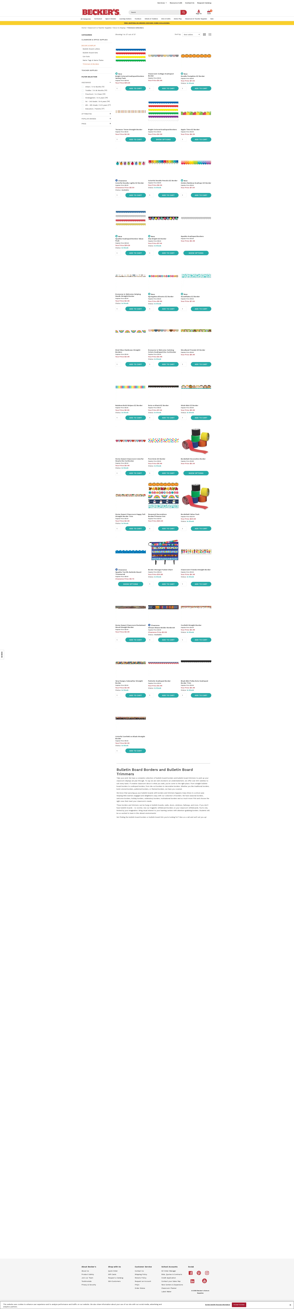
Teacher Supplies (89, 70)
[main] (163, 427)
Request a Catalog (115, 1278)
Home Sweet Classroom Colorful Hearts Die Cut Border (129, 460)
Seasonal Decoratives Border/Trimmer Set (157, 515)
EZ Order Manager (168, 1271)
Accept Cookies (239, 1305)
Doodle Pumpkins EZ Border (193, 76)
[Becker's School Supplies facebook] (191, 1274)
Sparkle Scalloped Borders (192, 236)
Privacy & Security (89, 1285)
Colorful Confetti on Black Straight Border (130, 737)
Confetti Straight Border (191, 625)
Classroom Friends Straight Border (196, 570)
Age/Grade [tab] (86, 82)
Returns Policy (140, 1278)
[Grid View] (203, 34)
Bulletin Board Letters (91, 49)
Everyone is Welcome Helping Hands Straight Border (128, 295)
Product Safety (88, 1274)
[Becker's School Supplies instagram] (207, 1274)
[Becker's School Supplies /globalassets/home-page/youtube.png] (205, 1283)
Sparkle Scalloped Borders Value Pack (129, 240)
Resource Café (176, 3)
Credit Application (168, 1278)
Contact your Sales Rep (171, 1281)
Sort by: (178, 34)
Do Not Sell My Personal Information (217, 1305)
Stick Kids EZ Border (189, 405)
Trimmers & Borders (91, 64)
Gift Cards (112, 1274)
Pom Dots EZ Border (156, 459)
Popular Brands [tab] (89, 119)
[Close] (290, 1304)
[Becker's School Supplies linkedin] (193, 1282)
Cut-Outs (86, 56)
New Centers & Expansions (172, 1285)
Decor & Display (119, 28)
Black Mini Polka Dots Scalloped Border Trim (194, 682)
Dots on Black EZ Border (158, 405)
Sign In (199, 13)
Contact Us (189, 3)
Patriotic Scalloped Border (159, 681)
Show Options (163, 139)
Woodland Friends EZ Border (193, 350)
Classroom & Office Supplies (94, 40)
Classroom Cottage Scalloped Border (161, 75)
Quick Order (113, 1271)
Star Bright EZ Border (157, 239)
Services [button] (161, 3)
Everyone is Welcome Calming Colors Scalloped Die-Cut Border (162, 351)
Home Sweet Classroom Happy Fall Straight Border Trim (130, 515)
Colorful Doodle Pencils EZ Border (162, 180)
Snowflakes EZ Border (190, 296)
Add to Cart (135, 88)
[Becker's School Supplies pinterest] (199, 1274)
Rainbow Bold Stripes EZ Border (129, 405)
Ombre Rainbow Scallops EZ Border (196, 183)
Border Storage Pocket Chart (160, 570)
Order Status (140, 1288)
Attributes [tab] (87, 114)
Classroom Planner (169, 1288)
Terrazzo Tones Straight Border (128, 129)
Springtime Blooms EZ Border (161, 296)
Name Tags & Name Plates (93, 60)
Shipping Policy (141, 1274)
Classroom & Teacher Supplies (99, 28)
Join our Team (87, 1278)
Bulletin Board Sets (90, 53)
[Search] (184, 12)
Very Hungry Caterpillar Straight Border (129, 682)
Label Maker (166, 1291)
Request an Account (143, 1281)
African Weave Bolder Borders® (161, 628)
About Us (85, 1271)
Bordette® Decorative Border (193, 459)
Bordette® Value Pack (190, 514)
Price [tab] (84, 124)
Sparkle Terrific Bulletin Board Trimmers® (128, 573)
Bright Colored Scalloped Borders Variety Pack (129, 77)
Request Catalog (204, 3)
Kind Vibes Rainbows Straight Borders (127, 351)
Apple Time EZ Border (190, 129)
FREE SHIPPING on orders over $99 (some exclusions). (147, 23)
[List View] (208, 34)
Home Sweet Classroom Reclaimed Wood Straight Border (130, 626)
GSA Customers (114, 1281)
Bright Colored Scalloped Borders (162, 129)
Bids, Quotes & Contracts (171, 1274)
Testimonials (87, 1281)
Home (84, 28)
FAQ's (137, 1285)
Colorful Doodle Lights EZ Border (129, 183)
